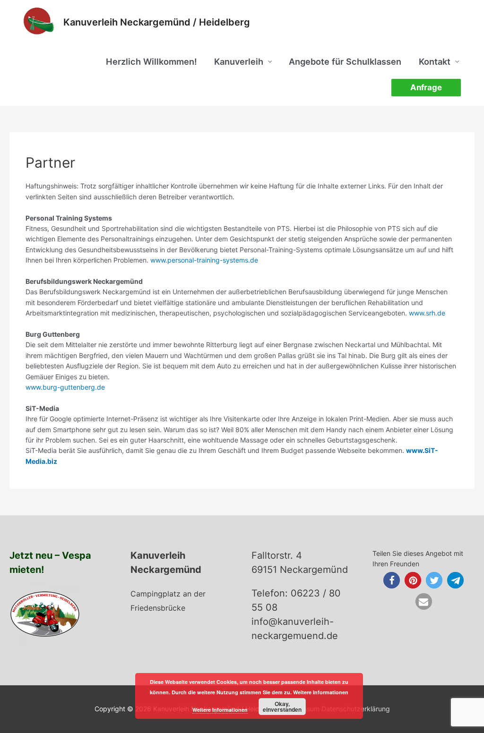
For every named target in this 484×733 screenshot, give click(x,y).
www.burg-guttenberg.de (65, 387)
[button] (391, 580)
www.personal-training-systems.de (204, 260)
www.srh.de (427, 313)
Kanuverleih (238, 61)
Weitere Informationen (220, 709)
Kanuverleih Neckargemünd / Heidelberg (156, 22)
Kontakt (434, 61)
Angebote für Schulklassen (345, 61)
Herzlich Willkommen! (151, 61)
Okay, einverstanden (282, 706)
